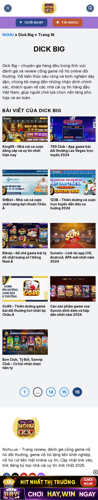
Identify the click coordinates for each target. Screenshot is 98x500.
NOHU (8, 34)
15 (64, 391)
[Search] (90, 8)
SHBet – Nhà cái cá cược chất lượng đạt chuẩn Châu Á (24, 204)
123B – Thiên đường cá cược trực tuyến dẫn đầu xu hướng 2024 (73, 204)
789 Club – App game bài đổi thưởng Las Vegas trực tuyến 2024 (71, 151)
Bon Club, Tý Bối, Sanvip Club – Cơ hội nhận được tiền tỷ (22, 364)
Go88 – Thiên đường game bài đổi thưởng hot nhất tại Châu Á (24, 310)
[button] (8, 8)
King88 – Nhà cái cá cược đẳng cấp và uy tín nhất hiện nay (22, 151)
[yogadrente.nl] (49, 8)
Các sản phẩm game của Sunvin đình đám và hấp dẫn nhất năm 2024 (70, 310)
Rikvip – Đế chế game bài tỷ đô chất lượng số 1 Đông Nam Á (24, 257)
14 (51, 391)
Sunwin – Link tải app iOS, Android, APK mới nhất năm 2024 (72, 257)
